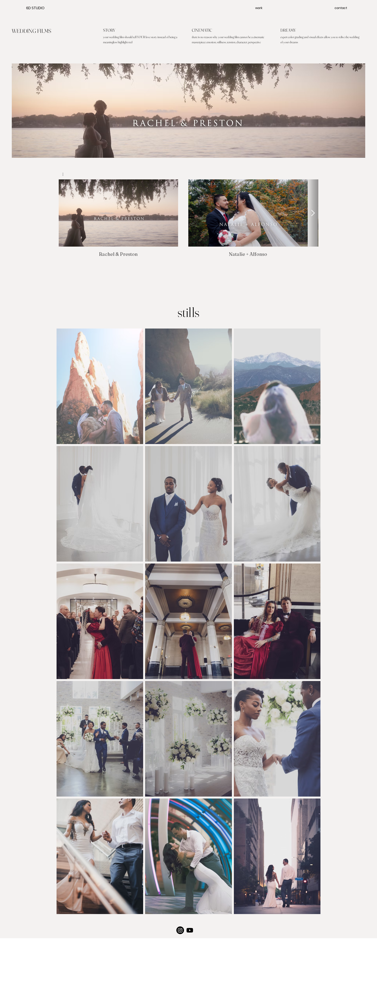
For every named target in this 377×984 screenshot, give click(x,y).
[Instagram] (180, 930)
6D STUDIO (35, 8)
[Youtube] (190, 930)
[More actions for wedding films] (65, 174)
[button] (65, 174)
